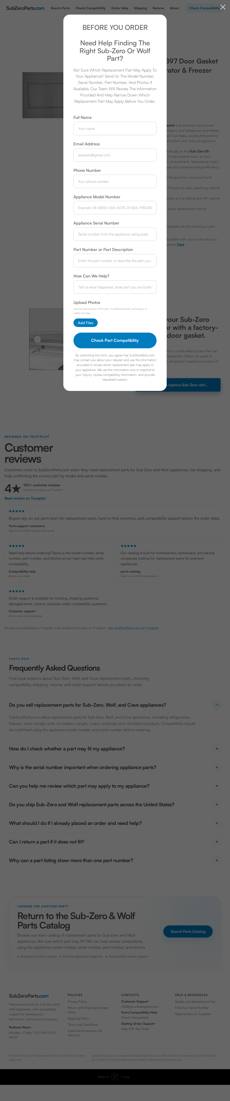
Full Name (82, 117)
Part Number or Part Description (103, 249)
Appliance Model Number (96, 196)
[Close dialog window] (223, 7)
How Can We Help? (91, 275)
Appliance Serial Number (96, 222)
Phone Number (87, 170)
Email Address (86, 143)
